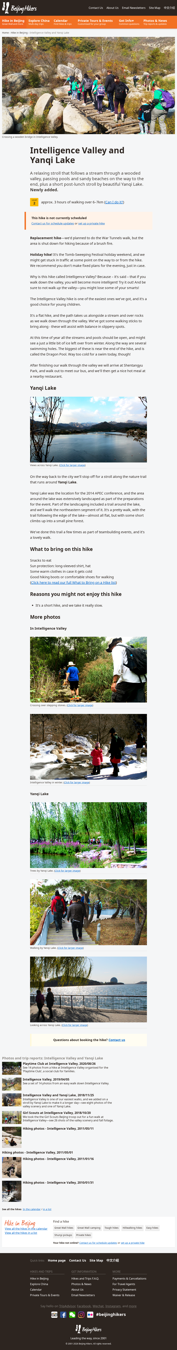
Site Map (154, 8)
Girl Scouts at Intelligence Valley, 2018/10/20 (57, 1113)
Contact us (117, 1040)
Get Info (129, 22)
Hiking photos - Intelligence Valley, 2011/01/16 (58, 1159)
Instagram (113, 1306)
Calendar (63, 22)
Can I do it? (114, 202)
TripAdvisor (67, 1306)
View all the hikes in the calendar (26, 1229)
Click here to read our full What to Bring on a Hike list (73, 582)
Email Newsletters (134, 8)
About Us (77, 1290)
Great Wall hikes (63, 1227)
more (133, 1306)
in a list (47, 1209)
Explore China (39, 22)
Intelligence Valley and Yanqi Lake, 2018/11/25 (58, 1095)
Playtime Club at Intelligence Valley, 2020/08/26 (59, 1063)
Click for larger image (72, 465)
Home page (57, 1260)
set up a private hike (91, 223)
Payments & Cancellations (129, 1278)
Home (5, 32)
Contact (96, 8)
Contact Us (77, 1260)
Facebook (84, 1306)
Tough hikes (112, 1227)
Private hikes (83, 1235)
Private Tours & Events (44, 1295)
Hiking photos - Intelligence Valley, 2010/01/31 (58, 1182)
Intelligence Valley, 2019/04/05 (46, 1079)
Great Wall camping (88, 1227)
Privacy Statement (124, 1290)
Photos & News (155, 22)
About (112, 8)
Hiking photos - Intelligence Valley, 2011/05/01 (37, 1152)
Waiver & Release (124, 1295)
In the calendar (32, 1209)
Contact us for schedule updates (52, 223)
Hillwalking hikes (132, 1227)
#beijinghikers (111, 1314)
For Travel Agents (124, 1284)
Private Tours (95, 22)
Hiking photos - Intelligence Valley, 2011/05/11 (58, 1128)
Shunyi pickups (63, 1235)
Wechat (98, 1306)
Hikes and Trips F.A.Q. (85, 1278)
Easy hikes (152, 1227)
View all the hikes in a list (21, 1233)
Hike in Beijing (13, 22)
